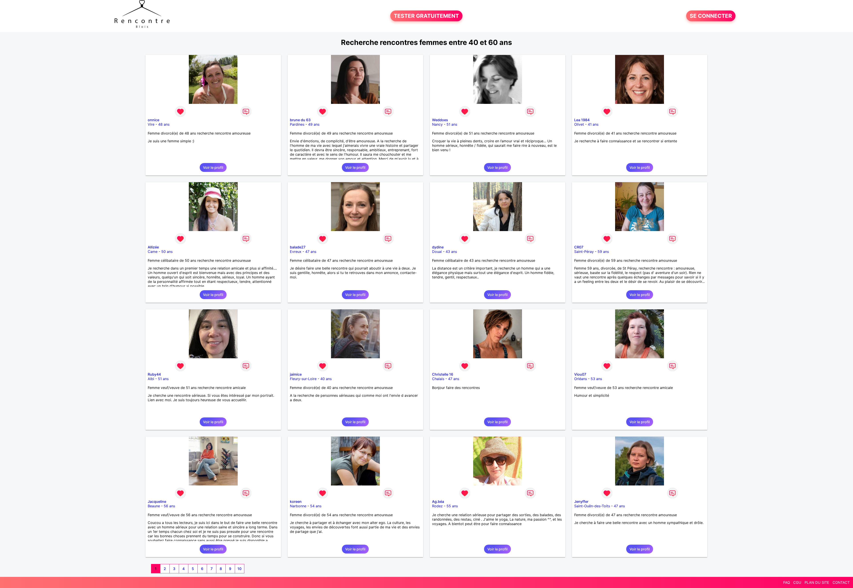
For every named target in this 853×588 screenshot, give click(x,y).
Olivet (579, 124)
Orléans (580, 379)
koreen (296, 501)
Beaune (154, 506)
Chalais (438, 379)
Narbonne (298, 506)
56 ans (169, 506)
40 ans (326, 379)
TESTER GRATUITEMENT (426, 16)
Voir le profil (213, 167)
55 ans (452, 506)
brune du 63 (300, 120)
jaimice (296, 374)
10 (239, 568)
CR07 (578, 247)
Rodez (437, 506)
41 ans (593, 124)
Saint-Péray (584, 251)
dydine (438, 247)
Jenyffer (581, 501)
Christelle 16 (442, 374)
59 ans (603, 251)
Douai (437, 251)
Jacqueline (157, 501)
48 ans (163, 124)
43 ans (451, 251)
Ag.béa (438, 501)
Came (152, 251)
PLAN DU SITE (817, 582)
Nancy (437, 124)
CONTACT (841, 582)
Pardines (297, 124)
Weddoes (440, 120)
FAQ (786, 582)
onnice (153, 120)
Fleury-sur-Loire (303, 379)
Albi (151, 379)
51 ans (451, 124)
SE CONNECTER (711, 16)
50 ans (167, 251)
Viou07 (580, 374)
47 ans (310, 251)
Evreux (295, 251)
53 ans (596, 379)
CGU (797, 582)
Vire (151, 124)
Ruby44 (154, 374)
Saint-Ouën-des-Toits (592, 506)
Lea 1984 (582, 120)
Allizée (153, 247)
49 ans (313, 124)
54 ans (315, 506)
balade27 (297, 247)
